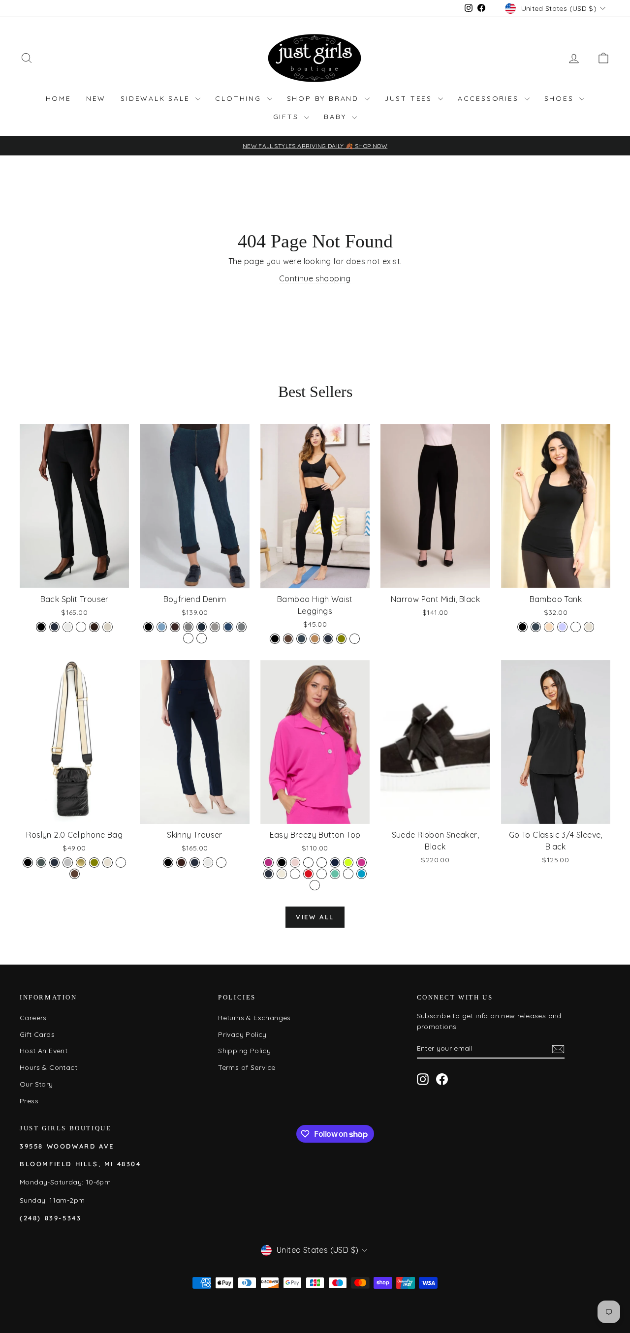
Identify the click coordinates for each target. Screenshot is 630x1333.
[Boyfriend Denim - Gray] (188, 627)
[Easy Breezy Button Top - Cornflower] (321, 862)
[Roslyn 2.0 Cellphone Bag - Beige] (107, 862)
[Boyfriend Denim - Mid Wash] (228, 627)
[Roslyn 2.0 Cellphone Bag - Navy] (54, 862)
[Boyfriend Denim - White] (188, 638)
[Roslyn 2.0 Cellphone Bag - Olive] (94, 862)
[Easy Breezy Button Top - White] (314, 885)
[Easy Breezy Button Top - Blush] (295, 862)
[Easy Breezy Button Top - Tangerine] (348, 874)
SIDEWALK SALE (157, 98)
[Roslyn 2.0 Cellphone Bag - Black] (27, 862)
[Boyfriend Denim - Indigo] (201, 627)
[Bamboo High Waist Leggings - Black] (275, 638)
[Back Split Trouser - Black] (41, 627)
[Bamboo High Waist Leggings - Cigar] (314, 638)
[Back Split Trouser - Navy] (54, 627)
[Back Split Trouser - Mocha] (94, 627)
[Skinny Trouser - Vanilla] (208, 862)
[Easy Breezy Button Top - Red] (308, 874)
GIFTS (287, 116)
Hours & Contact (48, 1067)
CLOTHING (239, 98)
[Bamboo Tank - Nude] (549, 627)
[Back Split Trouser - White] (81, 627)
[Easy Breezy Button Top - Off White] (281, 874)
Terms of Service (246, 1067)
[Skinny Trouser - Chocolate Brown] (181, 862)
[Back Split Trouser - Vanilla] (67, 627)
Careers (33, 1017)
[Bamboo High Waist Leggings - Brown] (288, 638)
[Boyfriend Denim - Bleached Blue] (161, 627)
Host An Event (43, 1050)
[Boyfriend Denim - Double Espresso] (175, 627)
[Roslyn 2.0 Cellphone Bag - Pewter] (41, 862)
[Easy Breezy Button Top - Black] (281, 862)
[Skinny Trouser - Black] (168, 862)
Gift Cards (37, 1034)
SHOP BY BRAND (324, 98)
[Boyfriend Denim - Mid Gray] (215, 627)
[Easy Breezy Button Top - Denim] (335, 862)
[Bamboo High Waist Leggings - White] (354, 638)
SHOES (560, 98)
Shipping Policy (244, 1050)
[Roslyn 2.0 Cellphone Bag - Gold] (81, 862)
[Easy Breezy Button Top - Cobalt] (308, 862)
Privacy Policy (242, 1034)
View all (315, 917)
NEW (96, 98)
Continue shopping (315, 278)
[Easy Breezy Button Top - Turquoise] (361, 874)
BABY (336, 116)
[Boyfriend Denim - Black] (148, 627)
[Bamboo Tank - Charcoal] (535, 627)
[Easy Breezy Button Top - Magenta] (361, 862)
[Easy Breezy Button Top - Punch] (295, 874)
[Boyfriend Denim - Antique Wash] (201, 638)
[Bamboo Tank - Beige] (589, 627)
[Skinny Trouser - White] (221, 862)
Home (58, 98)
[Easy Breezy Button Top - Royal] (321, 874)
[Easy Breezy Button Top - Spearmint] (335, 874)
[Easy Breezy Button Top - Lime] (348, 862)
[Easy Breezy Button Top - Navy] (268, 874)
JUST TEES (410, 98)
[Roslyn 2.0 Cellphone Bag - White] (121, 862)
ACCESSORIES (490, 98)
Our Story (36, 1084)
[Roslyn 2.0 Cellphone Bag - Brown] (74, 874)
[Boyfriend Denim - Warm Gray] (241, 627)
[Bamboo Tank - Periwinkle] (562, 627)
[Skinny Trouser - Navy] (194, 862)
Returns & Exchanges (254, 1017)
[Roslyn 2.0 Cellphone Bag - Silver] (67, 862)
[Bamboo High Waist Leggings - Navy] (328, 638)
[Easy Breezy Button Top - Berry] (268, 862)
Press (29, 1100)
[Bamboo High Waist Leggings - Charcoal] (301, 638)
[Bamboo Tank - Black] (522, 627)
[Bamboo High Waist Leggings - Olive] (341, 638)
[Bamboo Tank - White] (575, 627)
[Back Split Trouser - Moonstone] (107, 627)
